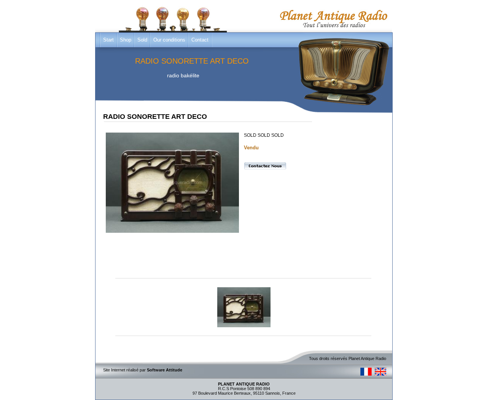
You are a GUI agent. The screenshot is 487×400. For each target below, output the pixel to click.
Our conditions (169, 40)
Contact (199, 40)
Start (108, 40)
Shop (125, 40)
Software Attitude (164, 370)
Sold (142, 40)
